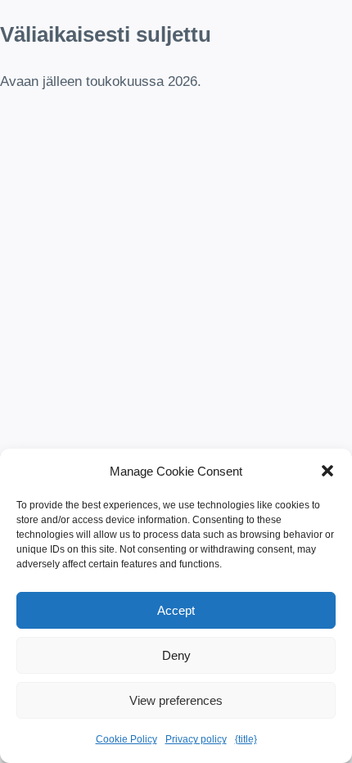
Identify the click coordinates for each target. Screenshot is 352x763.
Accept (176, 610)
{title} (246, 739)
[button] (327, 471)
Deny (176, 655)
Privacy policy (196, 739)
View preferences (176, 700)
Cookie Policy (126, 739)
